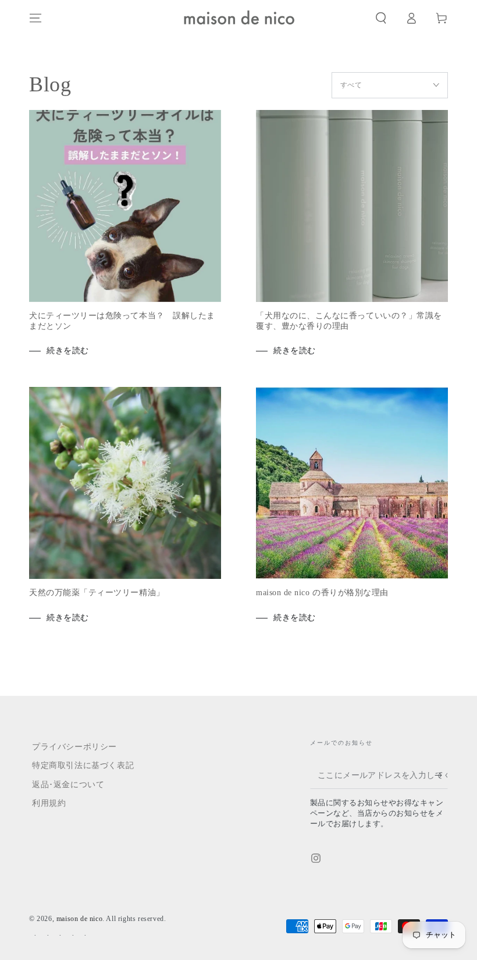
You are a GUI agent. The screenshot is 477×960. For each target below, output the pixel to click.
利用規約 (49, 803)
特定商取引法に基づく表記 (83, 765)
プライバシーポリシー (74, 746)
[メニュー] (35, 18)
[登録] (441, 775)
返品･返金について (68, 784)
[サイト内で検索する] (381, 18)
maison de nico (79, 919)
